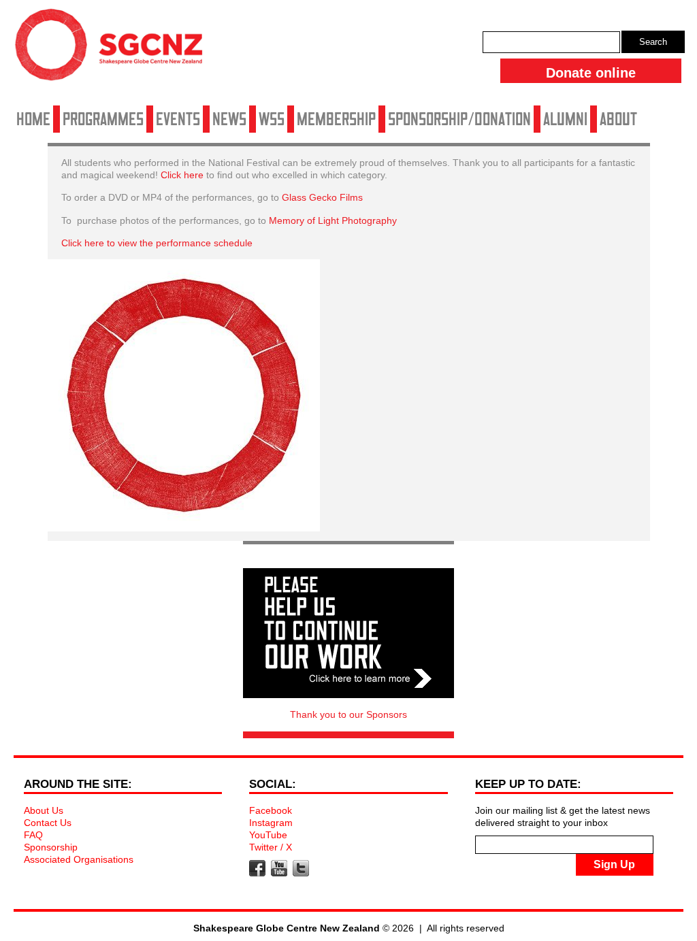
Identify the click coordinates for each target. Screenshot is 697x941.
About (618, 119)
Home (33, 119)
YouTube (268, 834)
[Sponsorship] (348, 633)
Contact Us (47, 822)
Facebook (270, 810)
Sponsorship (51, 847)
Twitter (301, 868)
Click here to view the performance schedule (157, 242)
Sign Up (614, 864)
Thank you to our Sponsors (348, 714)
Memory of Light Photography (331, 220)
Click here (182, 174)
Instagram (271, 822)
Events (178, 119)
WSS (272, 119)
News (229, 119)
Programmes (103, 119)
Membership (336, 119)
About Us (43, 810)
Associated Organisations (78, 859)
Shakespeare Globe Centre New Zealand (116, 49)
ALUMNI (565, 119)
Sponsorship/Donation (459, 119)
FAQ (33, 834)
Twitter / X (270, 847)
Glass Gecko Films (322, 197)
